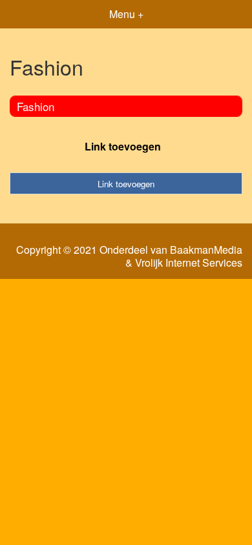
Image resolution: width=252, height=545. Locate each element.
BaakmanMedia (206, 249)
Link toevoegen (123, 146)
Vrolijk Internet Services (188, 262)
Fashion (35, 106)
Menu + (126, 13)
